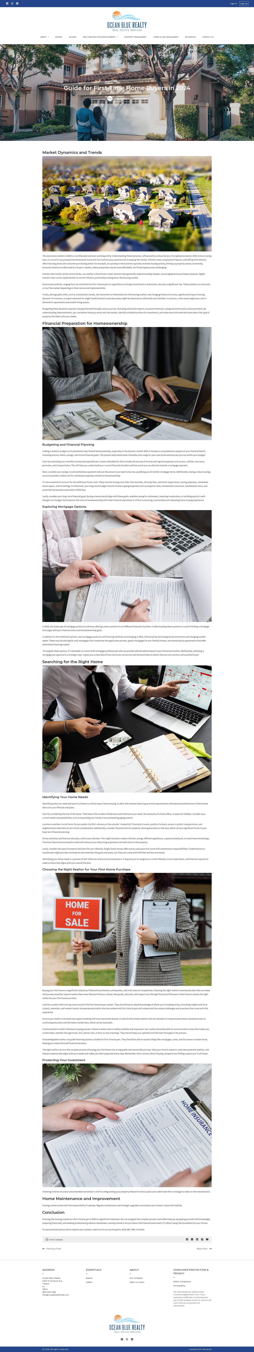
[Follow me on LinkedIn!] (17, 3)
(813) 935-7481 (128, 1229)
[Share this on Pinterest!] (202, 1239)
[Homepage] (127, 21)
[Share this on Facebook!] (187, 1239)
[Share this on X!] (192, 1239)
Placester (207, 1349)
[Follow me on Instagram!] (12, 3)
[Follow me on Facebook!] (7, 3)
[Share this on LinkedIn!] (197, 1239)
